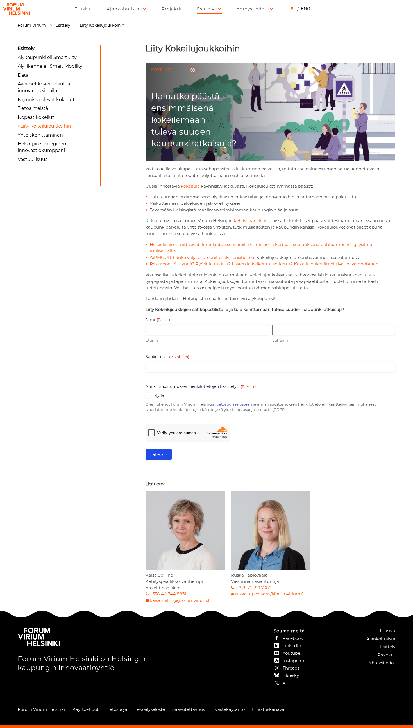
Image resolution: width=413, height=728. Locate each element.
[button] (403, 9)
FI (293, 8)
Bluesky (291, 675)
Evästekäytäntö (228, 709)
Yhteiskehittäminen (40, 135)
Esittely (205, 9)
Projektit (172, 9)
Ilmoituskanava (268, 709)
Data (23, 75)
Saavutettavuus (188, 709)
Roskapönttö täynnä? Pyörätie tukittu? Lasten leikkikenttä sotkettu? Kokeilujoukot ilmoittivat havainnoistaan (264, 264)
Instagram (293, 660)
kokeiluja (190, 186)
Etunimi (153, 340)
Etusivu (83, 9)
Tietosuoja (116, 709)
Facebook (293, 638)
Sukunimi (281, 340)
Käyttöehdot (85, 709)
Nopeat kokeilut (36, 117)
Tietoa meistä (33, 108)
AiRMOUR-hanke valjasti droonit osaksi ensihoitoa (202, 257)
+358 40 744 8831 (168, 594)
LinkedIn (292, 645)
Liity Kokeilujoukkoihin (45, 126)
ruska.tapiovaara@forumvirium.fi (269, 594)
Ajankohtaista (123, 9)
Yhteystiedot (251, 9)
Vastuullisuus (32, 159)
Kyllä (159, 395)
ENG (305, 8)
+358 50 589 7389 (253, 587)
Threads (291, 668)
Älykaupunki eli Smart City (47, 57)
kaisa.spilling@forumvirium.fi (180, 600)
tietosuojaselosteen (234, 404)
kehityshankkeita (251, 220)
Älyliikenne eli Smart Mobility (50, 66)
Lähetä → (158, 454)
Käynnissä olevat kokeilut (46, 99)
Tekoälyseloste (150, 709)
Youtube (291, 653)
